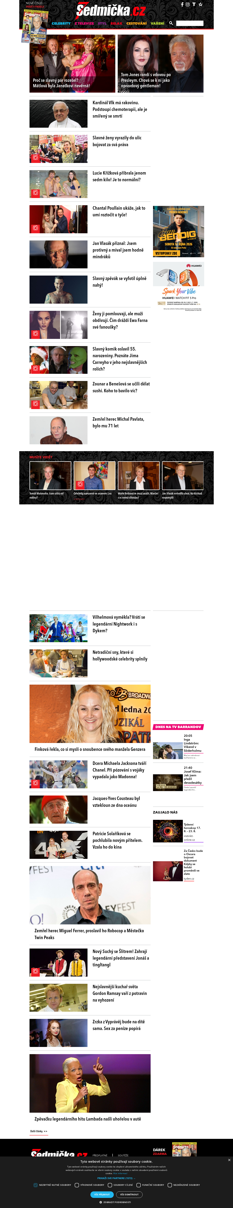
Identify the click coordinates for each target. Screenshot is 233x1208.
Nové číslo (35, 5)
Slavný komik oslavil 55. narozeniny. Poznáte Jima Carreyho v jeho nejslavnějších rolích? (120, 359)
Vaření (157, 24)
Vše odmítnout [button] (129, 1194)
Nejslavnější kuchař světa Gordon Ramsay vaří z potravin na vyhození (120, 994)
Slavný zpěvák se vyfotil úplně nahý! (120, 282)
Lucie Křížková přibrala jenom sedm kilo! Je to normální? (119, 176)
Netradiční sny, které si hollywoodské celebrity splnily (120, 656)
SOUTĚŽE (123, 1155)
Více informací (120, 1173)
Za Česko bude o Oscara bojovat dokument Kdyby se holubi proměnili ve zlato (193, 862)
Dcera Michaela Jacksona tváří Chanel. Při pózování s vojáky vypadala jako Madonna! (119, 770)
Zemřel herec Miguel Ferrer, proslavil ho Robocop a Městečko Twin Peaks (89, 934)
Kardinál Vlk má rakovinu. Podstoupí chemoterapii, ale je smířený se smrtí (120, 110)
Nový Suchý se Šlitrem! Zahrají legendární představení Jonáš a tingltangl (121, 958)
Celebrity (61, 24)
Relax (116, 24)
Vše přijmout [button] (102, 1194)
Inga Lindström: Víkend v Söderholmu (192, 743)
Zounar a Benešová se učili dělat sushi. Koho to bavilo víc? (121, 387)
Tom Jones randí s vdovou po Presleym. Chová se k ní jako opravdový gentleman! (146, 80)
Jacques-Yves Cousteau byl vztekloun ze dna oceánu (116, 802)
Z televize (84, 24)
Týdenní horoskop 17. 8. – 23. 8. (192, 828)
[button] (116, 1178)
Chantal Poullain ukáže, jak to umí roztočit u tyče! (119, 212)
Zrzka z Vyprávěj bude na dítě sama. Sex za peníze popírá (119, 1025)
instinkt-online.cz (189, 838)
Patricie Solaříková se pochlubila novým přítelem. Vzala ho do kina (117, 841)
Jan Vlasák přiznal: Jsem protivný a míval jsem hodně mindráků (118, 250)
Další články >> (38, 1131)
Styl (102, 24)
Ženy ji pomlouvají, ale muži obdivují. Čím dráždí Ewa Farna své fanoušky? (120, 321)
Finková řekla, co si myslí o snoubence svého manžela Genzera (90, 749)
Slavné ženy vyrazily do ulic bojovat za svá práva (117, 141)
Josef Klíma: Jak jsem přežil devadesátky (193, 775)
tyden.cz (189, 879)
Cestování (136, 24)
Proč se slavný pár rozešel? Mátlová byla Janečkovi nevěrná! (61, 83)
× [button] (229, 1160)
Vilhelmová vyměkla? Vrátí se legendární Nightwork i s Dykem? (119, 624)
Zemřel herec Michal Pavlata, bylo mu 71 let (118, 423)
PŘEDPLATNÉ (100, 1155)
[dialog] (116, 1182)
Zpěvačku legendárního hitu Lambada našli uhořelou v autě (88, 1119)
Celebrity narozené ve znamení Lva (92, 493)
